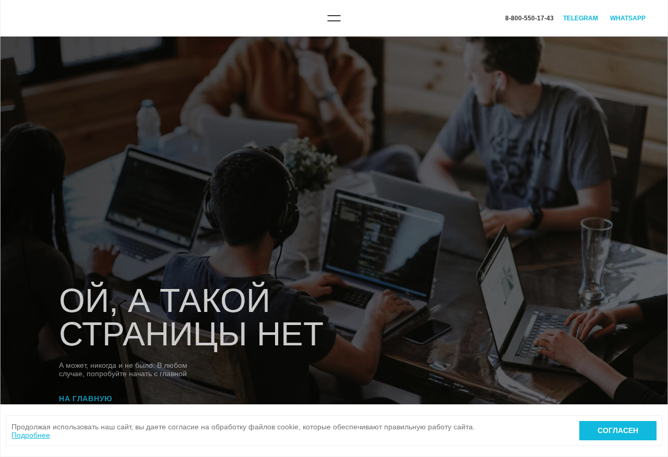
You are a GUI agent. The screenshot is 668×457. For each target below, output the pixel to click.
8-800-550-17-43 (529, 18)
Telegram (580, 18)
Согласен (618, 430)
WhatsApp (628, 18)
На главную (85, 398)
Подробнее (30, 435)
